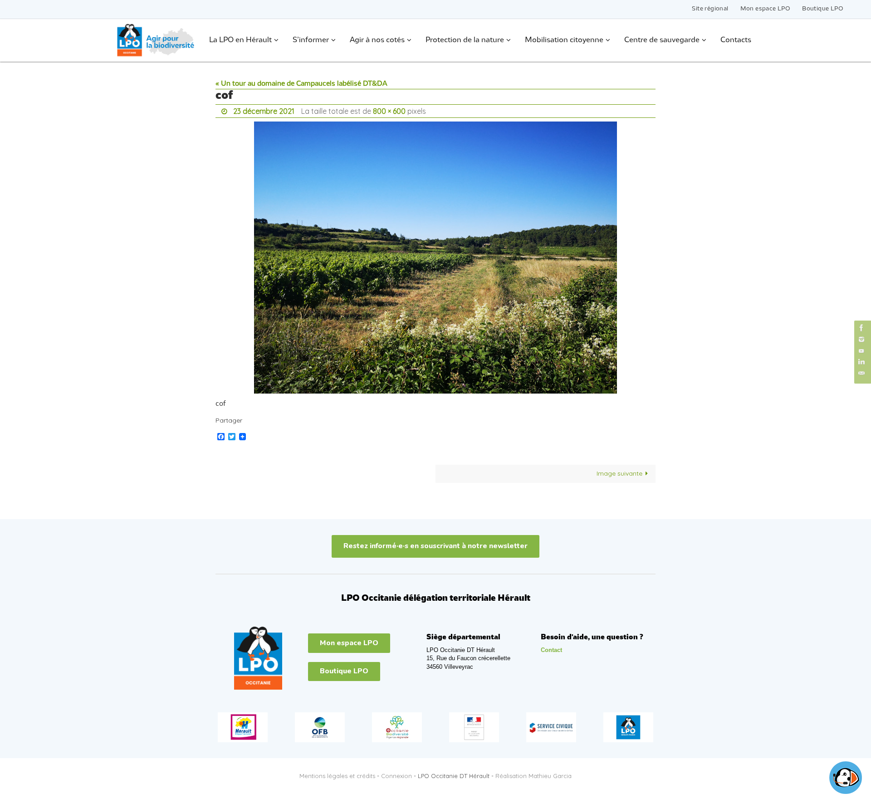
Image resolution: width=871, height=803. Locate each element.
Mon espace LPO (765, 8)
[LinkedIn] (861, 362)
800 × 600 (389, 111)
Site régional (710, 8)
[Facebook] (861, 328)
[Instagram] (861, 339)
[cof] (435, 258)
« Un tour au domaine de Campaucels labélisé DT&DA (301, 84)
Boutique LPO (822, 8)
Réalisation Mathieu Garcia (533, 775)
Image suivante (619, 473)
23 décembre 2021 (263, 111)
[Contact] (861, 373)
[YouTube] (861, 351)
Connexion (396, 775)
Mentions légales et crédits (337, 775)
